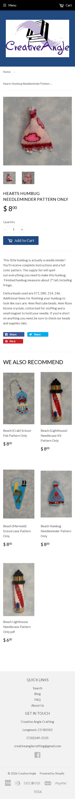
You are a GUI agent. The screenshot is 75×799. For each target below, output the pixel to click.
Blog (37, 694)
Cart (68, 5)
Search (37, 688)
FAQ (37, 699)
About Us (37, 705)
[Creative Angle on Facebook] (37, 756)
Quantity (9, 222)
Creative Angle (27, 773)
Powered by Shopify (52, 773)
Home (6, 71)
